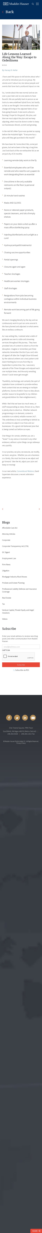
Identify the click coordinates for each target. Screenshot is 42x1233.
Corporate (6, 540)
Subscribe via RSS (22, 670)
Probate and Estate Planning (13, 582)
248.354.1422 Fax (28, 733)
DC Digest (6, 552)
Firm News (6, 564)
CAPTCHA (6, 650)
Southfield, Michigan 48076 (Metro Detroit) (19, 731)
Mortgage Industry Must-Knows (14, 576)
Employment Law (9, 558)
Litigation (5, 570)
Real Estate (6, 597)
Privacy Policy (21, 743)
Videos (4, 619)
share (35, 1231)
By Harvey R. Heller (10, 70)
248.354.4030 (12, 733)
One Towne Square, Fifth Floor (21, 727)
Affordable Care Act (9, 527)
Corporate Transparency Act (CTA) (15, 546)
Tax (3, 604)
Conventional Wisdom (25, 471)
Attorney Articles (8, 534)
